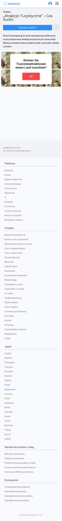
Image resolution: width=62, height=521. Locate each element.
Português (9, 362)
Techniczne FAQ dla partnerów (19, 472)
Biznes (8, 175)
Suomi (8, 421)
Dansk (7, 416)
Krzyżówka (10, 271)
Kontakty (9, 202)
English (8, 353)
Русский (8, 371)
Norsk (7, 407)
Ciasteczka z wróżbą (14, 289)
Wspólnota (10, 193)
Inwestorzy (10, 206)
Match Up (9, 262)
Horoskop (9, 325)
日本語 (8, 439)
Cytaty (8, 338)
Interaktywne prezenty (15, 491)
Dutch (7, 398)
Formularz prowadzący (15, 311)
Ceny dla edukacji (13, 184)
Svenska (9, 412)
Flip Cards (9, 316)
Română (9, 425)
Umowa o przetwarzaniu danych (20, 467)
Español (8, 358)
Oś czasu (9, 293)
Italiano (8, 380)
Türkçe (8, 430)
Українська (10, 389)
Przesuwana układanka (16, 275)
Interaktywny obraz (14, 284)
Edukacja (9, 170)
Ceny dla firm (11, 188)
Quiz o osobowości (13, 253)
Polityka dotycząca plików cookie (20, 463)
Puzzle (8, 320)
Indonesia (9, 403)
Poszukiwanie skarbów (15, 329)
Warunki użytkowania (15, 454)
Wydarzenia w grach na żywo (18, 244)
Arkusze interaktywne (15, 235)
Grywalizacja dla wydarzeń (17, 487)
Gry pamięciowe (12, 257)
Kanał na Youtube (13, 215)
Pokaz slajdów (11, 307)
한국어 (8, 434)
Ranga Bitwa (11, 334)
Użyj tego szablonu (28, 27)
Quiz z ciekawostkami (15, 248)
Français (8, 367)
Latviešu (8, 394)
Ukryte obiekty (11, 302)
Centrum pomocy (13, 211)
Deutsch (8, 376)
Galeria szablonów (13, 179)
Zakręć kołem (11, 266)
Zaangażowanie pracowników (19, 496)
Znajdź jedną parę (13, 298)
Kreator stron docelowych (17, 239)
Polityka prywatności (14, 458)
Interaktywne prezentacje (17, 500)
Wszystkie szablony (14, 220)
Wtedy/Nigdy (11, 280)
